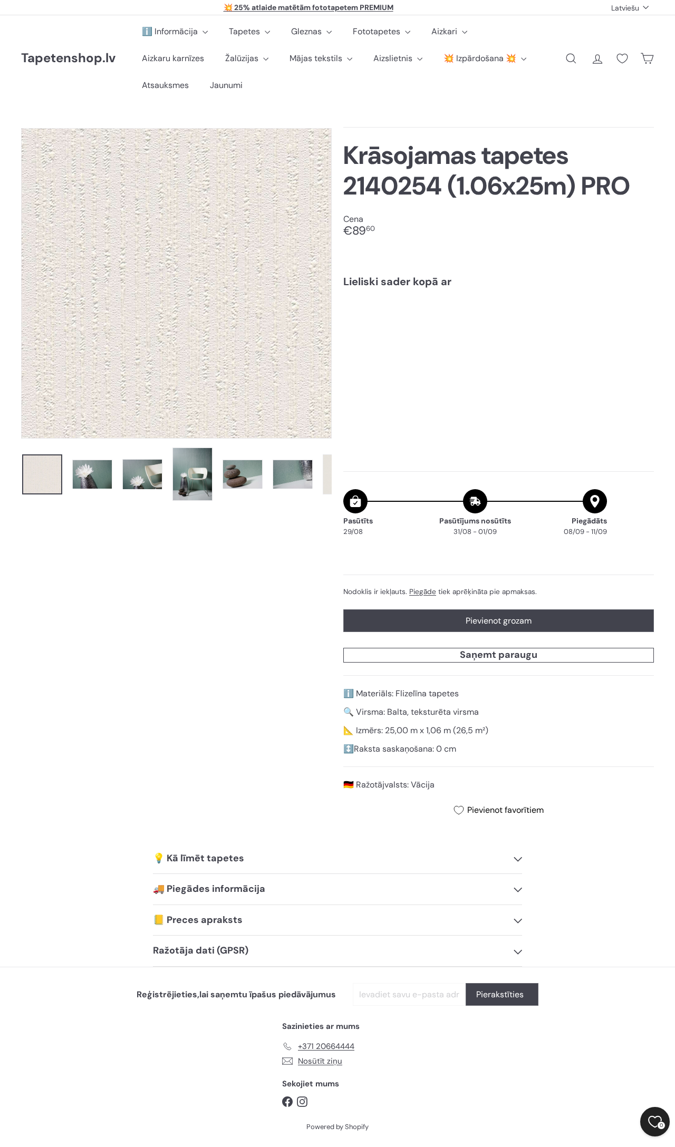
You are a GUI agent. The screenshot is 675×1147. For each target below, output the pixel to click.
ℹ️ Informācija (171, 31)
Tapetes (245, 31)
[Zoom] (176, 283)
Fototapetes (377, 31)
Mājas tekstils (317, 58)
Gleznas (307, 31)
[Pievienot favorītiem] (640, 317)
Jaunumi (226, 85)
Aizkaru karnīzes (173, 58)
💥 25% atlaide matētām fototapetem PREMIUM (308, 7)
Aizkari (445, 31)
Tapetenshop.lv (68, 58)
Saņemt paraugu (498, 654)
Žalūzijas (243, 58)
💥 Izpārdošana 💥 (480, 58)
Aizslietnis (393, 58)
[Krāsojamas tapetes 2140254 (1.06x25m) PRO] (499, 332)
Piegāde (422, 591)
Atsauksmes (165, 85)
